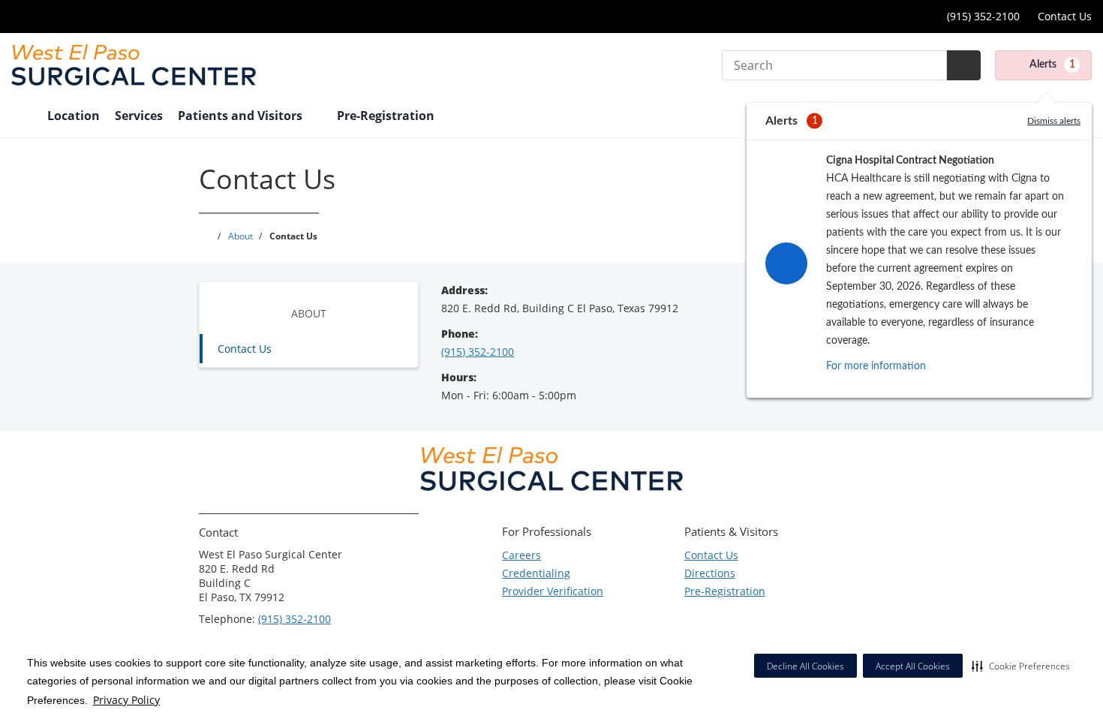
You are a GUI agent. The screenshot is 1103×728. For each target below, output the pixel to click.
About (308, 313)
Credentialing (536, 573)
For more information (876, 366)
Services (139, 115)
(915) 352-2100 (982, 16)
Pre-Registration (724, 591)
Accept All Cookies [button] (913, 666)
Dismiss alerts (1053, 120)
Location (73, 115)
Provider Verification (552, 591)
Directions (709, 573)
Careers (521, 555)
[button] (1021, 666)
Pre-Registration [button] (387, 115)
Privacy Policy (126, 700)
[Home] (21, 117)
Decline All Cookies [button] (805, 666)
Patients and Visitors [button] (241, 115)
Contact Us (1065, 16)
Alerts (1052, 64)
